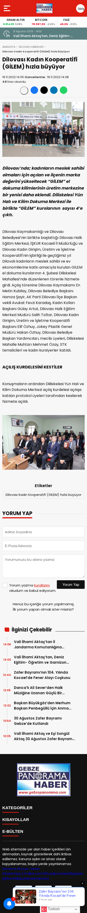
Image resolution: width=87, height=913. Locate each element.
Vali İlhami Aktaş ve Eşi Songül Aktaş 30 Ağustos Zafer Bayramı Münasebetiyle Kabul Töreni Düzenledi (43, 736)
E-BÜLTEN (12, 831)
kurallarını (42, 585)
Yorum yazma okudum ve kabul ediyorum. (32, 588)
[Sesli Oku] (24, 90)
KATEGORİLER (17, 807)
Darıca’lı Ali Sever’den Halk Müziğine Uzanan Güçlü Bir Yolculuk (38, 690)
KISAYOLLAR (15, 819)
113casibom (53, 873)
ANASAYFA (8, 47)
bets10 (67, 873)
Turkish (53, 909)
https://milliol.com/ (28, 873)
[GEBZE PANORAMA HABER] (44, 8)
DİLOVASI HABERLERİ (31, 47)
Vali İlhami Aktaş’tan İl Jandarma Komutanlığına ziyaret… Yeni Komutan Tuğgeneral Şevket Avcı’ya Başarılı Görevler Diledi (38, 644)
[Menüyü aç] (7, 8)
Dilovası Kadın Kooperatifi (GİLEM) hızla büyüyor (43, 494)
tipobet (31, 878)
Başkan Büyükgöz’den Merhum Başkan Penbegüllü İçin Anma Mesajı (42, 706)
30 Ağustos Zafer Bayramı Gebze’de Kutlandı (38, 721)
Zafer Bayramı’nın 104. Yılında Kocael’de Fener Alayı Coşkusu (42, 675)
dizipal (21, 878)
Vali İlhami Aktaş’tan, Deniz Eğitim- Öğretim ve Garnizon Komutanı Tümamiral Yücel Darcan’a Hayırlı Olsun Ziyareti (49, 36)
